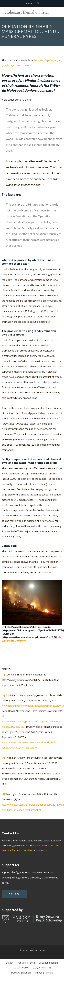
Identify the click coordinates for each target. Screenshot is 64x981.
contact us (42, 850)
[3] (15, 449)
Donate (14, 894)
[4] (35, 499)
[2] (49, 321)
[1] (44, 185)
